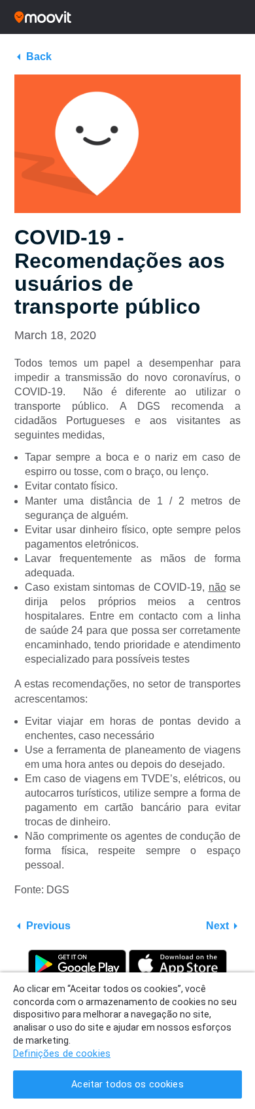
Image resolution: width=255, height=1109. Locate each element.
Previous (48, 925)
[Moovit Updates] (127, 17)
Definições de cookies (61, 1053)
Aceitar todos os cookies (127, 1084)
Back (39, 56)
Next (217, 925)
